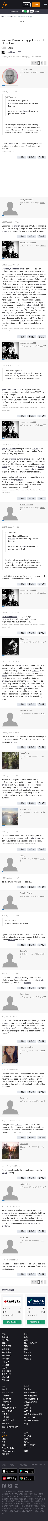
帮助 (26, 1439)
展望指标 (27, 1359)
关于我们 (27, 1448)
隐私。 (12, 1465)
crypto (4, 1172)
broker (4, 231)
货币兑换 (5, 1380)
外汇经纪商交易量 (31, 1399)
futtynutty (24, 1098)
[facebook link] (4, 1485)
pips (17, 127)
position (5, 795)
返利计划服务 (7, 1411)
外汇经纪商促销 (30, 1402)
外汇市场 (5, 1349)
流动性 (4, 1368)
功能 (4, 1439)
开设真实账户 (12, 1322)
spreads (26, 787)
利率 (4, 1343)
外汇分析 (5, 1362)
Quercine (24, 1144)
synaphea (24, 1237)
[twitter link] (10, 1485)
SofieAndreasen (26, 504)
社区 (26, 1337)
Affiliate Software (9, 1451)
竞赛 (26, 1349)
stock (12, 313)
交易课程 (5, 1423)
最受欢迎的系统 (30, 1343)
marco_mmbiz (26, 69)
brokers (24, 111)
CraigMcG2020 (26, 893)
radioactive (25, 1184)
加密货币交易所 (8, 1420)
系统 (26, 1340)
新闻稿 (26, 1405)
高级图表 (5, 1454)
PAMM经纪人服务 (9, 1408)
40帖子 (43, 246)
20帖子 (43, 642)
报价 (22, 157)
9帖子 (43, 1101)
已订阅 (10, 48)
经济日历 (5, 1337)
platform (11, 292)
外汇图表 (27, 1352)
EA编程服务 (6, 1402)
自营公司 (27, 1411)
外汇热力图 (6, 1374)
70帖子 (43, 1187)
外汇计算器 (6, 1371)
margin (41, 466)
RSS (3, 1445)
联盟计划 (5, 1405)
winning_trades (26, 710)
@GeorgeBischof (9, 389)
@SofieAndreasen (9, 616)
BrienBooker (25, 994)
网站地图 (23, 1465)
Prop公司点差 (29, 1417)
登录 (26, 4)
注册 (36, 4)
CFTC (34, 318)
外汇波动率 (6, 1352)
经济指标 (5, 1377)
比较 (26, 1424)
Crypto (41, 980)
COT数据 (5, 1365)
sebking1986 (25, 809)
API (3, 1442)
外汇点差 (27, 1389)
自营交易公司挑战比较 (33, 1414)
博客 (26, 1451)
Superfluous (25, 753)
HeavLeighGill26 (26, 1047)
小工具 (4, 1436)
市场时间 (5, 1340)
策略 (26, 1346)
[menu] (45, 4)
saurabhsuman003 (13, 52)
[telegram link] (17, 1485)
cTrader (32, 1223)
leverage (12, 459)
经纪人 (4, 1389)
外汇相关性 (6, 1355)
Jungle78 (23, 951)
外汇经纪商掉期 (30, 1396)
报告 (43, 157)
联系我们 (27, 1442)
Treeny (22, 855)
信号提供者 (6, 1399)
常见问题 (27, 1436)
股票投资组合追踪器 (10, 1427)
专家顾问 (5, 1417)
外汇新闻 (5, 1359)
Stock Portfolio (8, 1448)
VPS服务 (5, 1396)
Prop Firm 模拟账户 (31, 1420)
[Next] (45, 63)
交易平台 (5, 1414)
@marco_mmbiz (9, 269)
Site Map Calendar (38, 1464)
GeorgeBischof (26, 199)
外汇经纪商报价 (30, 1392)
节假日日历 (6, 1346)
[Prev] (32, 63)
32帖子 (43, 997)
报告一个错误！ (30, 1445)
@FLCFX (11, 103)
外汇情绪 (27, 1355)
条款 (4, 1465)
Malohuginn (25, 639)
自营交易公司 (7, 1392)
